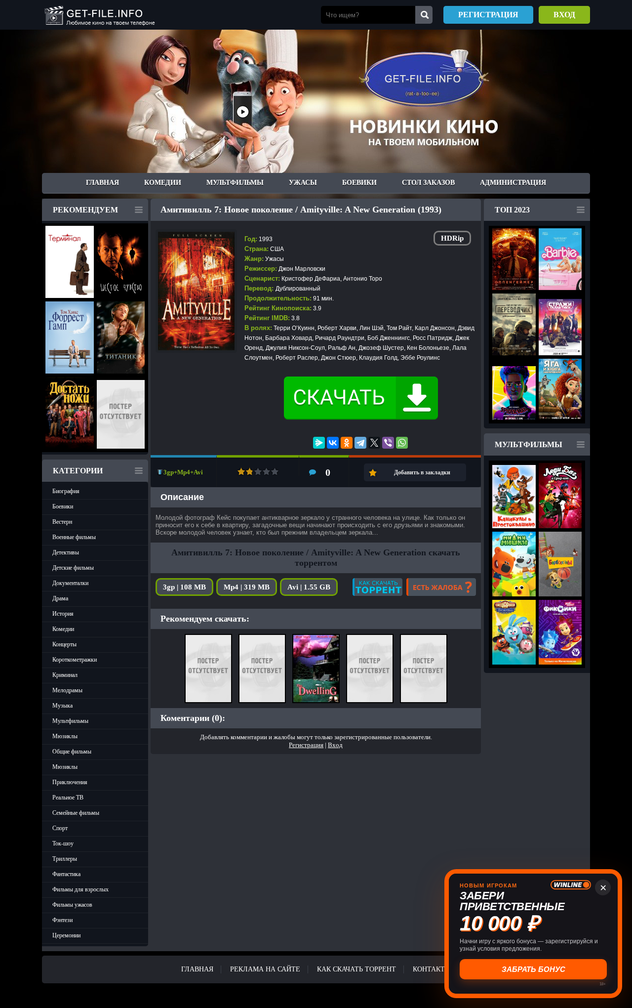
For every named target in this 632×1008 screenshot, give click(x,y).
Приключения (69, 782)
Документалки (70, 583)
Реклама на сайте (265, 969)
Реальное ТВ (67, 797)
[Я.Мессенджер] (319, 443)
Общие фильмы (71, 752)
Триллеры (64, 859)
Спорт (60, 828)
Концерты (64, 644)
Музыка (62, 706)
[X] (374, 443)
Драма (60, 598)
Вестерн (62, 522)
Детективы (65, 552)
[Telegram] (360, 443)
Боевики (359, 182)
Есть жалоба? (441, 587)
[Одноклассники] (347, 443)
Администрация (513, 182)
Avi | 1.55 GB (308, 587)
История (63, 614)
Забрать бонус (534, 969)
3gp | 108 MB (184, 587)
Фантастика (66, 874)
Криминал (65, 675)
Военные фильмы (74, 537)
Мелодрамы (67, 690)
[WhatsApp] (402, 443)
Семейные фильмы (75, 813)
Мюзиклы (65, 736)
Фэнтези (62, 920)
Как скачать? (377, 587)
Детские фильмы (73, 568)
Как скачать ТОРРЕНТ (356, 969)
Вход (564, 14)
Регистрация (488, 14)
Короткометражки (74, 660)
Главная (102, 182)
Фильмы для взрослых (80, 889)
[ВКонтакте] (333, 443)
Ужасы (303, 182)
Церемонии (66, 935)
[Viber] (388, 443)
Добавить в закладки (422, 472)
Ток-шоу (63, 843)
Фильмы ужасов (72, 905)
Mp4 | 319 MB (247, 587)
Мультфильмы (235, 182)
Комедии (162, 182)
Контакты (432, 969)
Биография (65, 491)
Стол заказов (428, 182)
